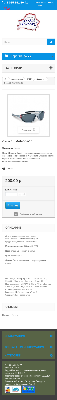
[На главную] (5, 79)
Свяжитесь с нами (40, 4)
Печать (10, 168)
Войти (50, 3)
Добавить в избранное (30, 214)
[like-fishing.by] (28, 22)
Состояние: (7, 148)
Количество (11, 190)
